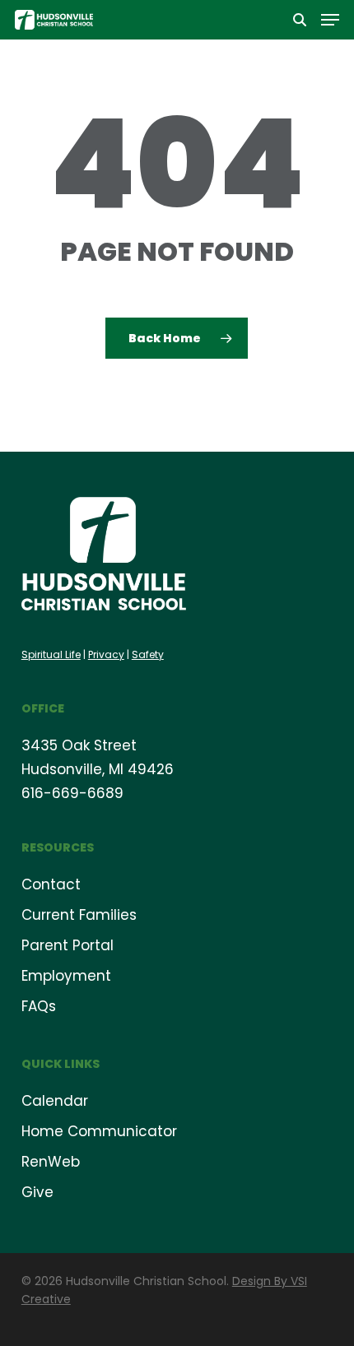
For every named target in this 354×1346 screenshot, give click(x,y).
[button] (330, 20)
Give (37, 1192)
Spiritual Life (51, 654)
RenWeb (50, 1162)
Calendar (54, 1101)
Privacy (106, 654)
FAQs (38, 1006)
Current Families (79, 915)
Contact (51, 884)
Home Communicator (99, 1131)
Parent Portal (67, 945)
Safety (148, 654)
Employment (66, 976)
